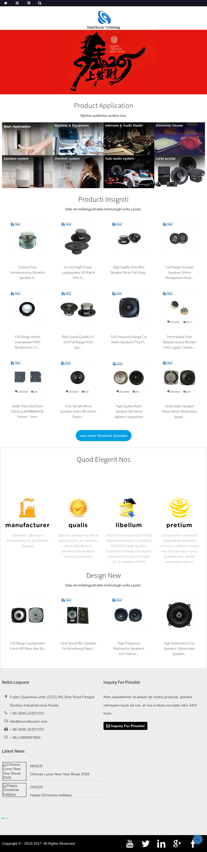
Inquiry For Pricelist (128, 726)
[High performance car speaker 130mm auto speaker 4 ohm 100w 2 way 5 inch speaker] (179, 615)
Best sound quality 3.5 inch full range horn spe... (78, 342)
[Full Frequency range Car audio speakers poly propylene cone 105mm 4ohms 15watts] (129, 308)
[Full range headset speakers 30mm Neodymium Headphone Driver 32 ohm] (180, 239)
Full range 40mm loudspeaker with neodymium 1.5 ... (27, 342)
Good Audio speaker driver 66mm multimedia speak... (179, 411)
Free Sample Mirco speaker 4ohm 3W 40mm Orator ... (78, 411)
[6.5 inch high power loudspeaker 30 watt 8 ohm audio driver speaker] (78, 239)
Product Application (103, 105)
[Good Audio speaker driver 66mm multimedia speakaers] (180, 378)
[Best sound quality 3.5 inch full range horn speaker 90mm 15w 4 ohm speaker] (78, 308)
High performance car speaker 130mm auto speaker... (179, 648)
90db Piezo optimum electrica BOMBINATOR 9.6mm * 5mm (27, 411)
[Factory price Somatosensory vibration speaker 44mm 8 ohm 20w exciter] (27, 239)
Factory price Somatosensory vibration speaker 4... (27, 272)
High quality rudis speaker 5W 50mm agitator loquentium (129, 411)
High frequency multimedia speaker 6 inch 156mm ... (128, 648)
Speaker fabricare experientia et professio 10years (27, 540)
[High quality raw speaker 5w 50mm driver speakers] (129, 378)
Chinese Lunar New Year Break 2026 (59, 774)
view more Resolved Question (103, 436)
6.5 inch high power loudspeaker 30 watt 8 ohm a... (78, 272)
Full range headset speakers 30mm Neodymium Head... (179, 272)
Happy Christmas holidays (51, 795)
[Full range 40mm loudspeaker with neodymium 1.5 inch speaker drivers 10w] (27, 308)
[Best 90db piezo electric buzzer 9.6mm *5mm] (27, 378)
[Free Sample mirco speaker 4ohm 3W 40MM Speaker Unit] (78, 378)
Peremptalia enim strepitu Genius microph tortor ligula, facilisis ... (179, 342)
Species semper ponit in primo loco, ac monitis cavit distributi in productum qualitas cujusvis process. (78, 545)
